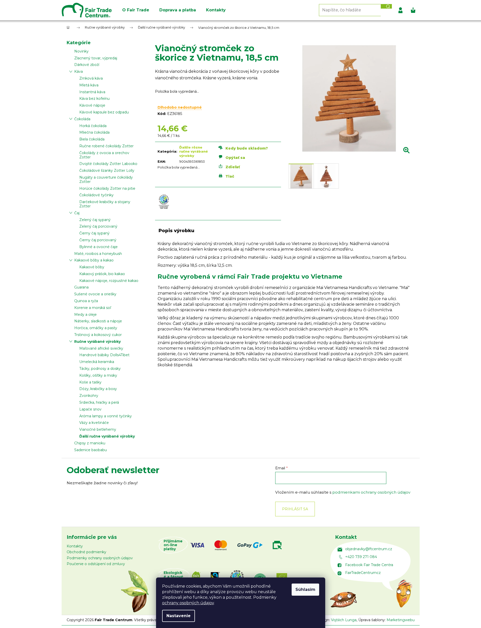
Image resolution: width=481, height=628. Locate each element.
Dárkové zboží (86, 64)
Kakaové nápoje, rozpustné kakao (108, 280)
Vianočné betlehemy (97, 429)
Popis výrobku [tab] (176, 230)
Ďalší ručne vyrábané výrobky (107, 436)
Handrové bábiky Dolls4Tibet (104, 355)
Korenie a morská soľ (92, 307)
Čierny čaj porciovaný (97, 240)
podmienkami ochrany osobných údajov (371, 492)
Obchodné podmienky (86, 552)
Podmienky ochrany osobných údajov (100, 558)
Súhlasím (305, 589)
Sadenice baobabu (90, 450)
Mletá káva (88, 85)
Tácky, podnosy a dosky (100, 368)
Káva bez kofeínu (94, 98)
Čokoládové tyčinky (96, 195)
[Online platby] (241, 545)
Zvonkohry (88, 395)
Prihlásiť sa (295, 509)
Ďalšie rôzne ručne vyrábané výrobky (193, 151)
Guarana (81, 287)
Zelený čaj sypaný (95, 220)
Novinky (81, 51)
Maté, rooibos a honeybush (98, 253)
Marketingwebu (401, 620)
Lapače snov (90, 409)
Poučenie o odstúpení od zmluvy (96, 564)
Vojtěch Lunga (344, 620)
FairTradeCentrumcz (363, 572)
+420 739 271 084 (361, 556)
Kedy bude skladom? (246, 148)
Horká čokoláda (93, 126)
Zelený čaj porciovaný (98, 226)
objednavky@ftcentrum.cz (368, 549)
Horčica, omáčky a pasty (95, 328)
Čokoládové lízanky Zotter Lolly (106, 170)
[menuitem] (135, 10)
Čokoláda (82, 119)
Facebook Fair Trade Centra (369, 565)
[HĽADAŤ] (386, 6)
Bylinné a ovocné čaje (98, 247)
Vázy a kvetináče (94, 422)
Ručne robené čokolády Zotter (106, 146)
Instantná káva (92, 92)
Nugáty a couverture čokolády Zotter (106, 179)
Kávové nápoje (92, 105)
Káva (78, 71)
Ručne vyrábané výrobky (97, 341)
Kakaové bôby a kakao (94, 260)
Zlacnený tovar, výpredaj (95, 58)
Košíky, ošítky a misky (98, 375)
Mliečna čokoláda (94, 132)
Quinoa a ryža (86, 301)
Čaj (77, 213)
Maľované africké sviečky (101, 348)
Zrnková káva (91, 78)
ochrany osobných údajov (188, 602)
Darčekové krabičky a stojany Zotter (104, 204)
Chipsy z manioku (89, 443)
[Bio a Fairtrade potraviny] (244, 577)
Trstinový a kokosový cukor (98, 334)
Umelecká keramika (96, 361)
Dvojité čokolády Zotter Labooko (108, 163)
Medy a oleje (85, 314)
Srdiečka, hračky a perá (99, 402)
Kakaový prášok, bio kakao (102, 274)
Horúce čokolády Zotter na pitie (107, 188)
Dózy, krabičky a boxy (98, 389)
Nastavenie (178, 615)
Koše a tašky (90, 382)
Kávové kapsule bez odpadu (104, 112)
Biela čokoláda (92, 139)
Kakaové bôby (91, 267)
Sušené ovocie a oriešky (95, 294)
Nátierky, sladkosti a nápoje (98, 321)
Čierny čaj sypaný (94, 233)
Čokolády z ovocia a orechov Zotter (104, 155)
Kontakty (75, 546)
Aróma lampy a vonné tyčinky (105, 416)
